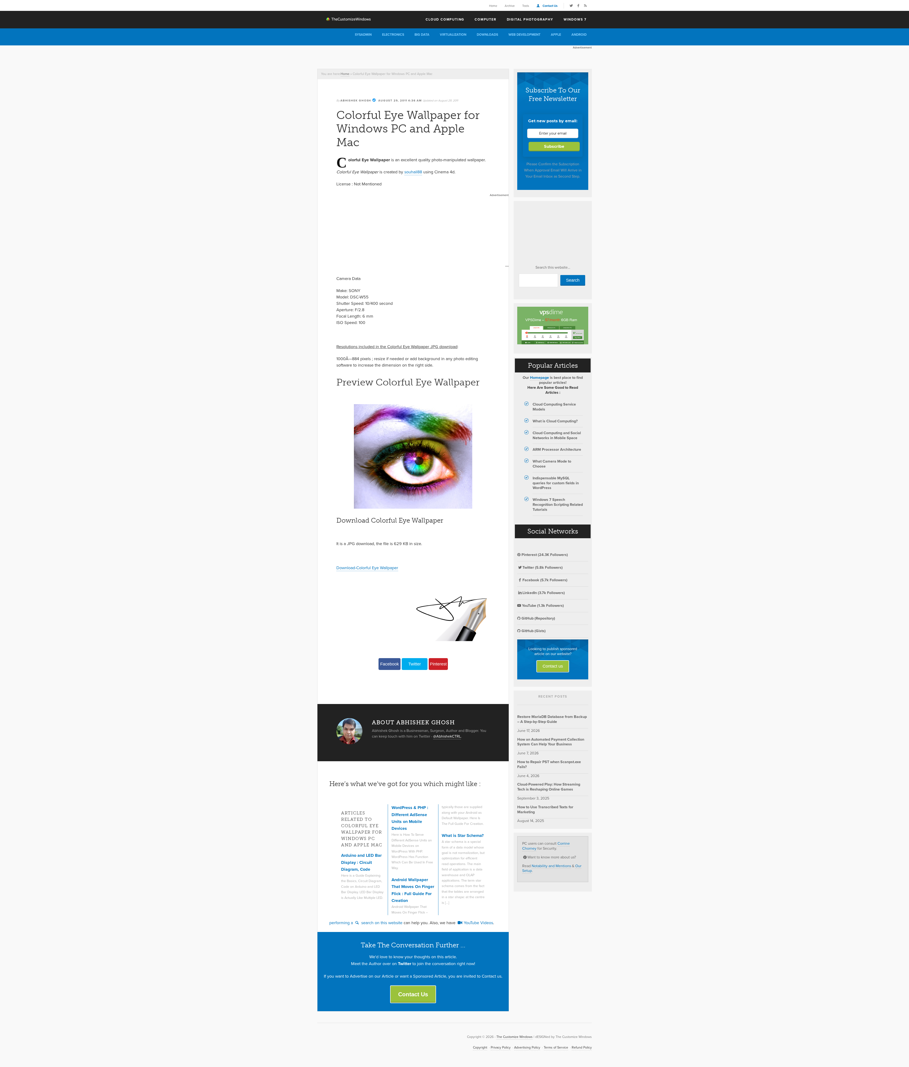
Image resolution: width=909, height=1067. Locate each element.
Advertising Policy (527, 1047)
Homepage (539, 377)
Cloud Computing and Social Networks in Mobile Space (557, 435)
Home (493, 6)
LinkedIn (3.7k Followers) (543, 592)
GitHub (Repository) (538, 618)
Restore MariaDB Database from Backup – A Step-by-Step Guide (552, 719)
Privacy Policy (501, 1047)
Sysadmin (363, 34)
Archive (510, 6)
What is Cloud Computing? (555, 421)
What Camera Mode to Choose (552, 464)
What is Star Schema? (463, 835)
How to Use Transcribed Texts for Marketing (545, 809)
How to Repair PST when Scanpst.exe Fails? (549, 764)
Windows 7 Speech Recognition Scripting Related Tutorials (558, 504)
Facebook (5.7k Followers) (544, 580)
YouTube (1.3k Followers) (542, 605)
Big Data (421, 34)
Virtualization (453, 34)
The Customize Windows (344, 19)
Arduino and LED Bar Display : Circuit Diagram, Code (361, 862)
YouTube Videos (478, 923)
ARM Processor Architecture (557, 449)
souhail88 (413, 172)
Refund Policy (582, 1047)
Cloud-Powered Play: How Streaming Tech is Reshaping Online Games (548, 787)
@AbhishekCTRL (447, 736)
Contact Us (550, 6)
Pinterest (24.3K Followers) (544, 554)
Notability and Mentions (551, 866)
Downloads (487, 34)
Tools (525, 6)
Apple (556, 34)
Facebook (389, 664)
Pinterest (438, 664)
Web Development (524, 34)
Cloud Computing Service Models (554, 407)
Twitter (414, 664)
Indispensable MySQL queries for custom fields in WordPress (556, 483)
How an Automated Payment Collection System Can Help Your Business (550, 742)
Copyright (480, 1047)
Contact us (553, 666)
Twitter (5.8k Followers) (542, 567)
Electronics (393, 34)
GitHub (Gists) (533, 631)
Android (579, 34)
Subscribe (554, 146)
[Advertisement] (403, 56)
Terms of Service (556, 1047)
